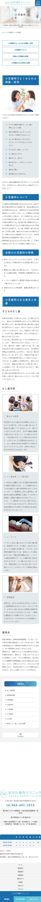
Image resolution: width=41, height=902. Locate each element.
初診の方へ (20, 878)
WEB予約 (21, 899)
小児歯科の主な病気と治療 (20, 63)
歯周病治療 (11, 695)
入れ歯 (9, 719)
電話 (7, 899)
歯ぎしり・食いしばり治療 (16, 723)
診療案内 (20, 875)
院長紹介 (20, 868)
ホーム (20, 864)
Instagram (21, 736)
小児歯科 (10, 709)
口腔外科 (10, 705)
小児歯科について (20, 50)
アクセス (35, 899)
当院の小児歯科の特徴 (20, 56)
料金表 (20, 882)
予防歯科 (10, 700)
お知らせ (20, 885)
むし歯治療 (11, 690)
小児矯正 (10, 714)
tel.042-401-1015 (20, 805)
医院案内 (20, 871)
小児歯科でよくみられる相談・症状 (20, 43)
